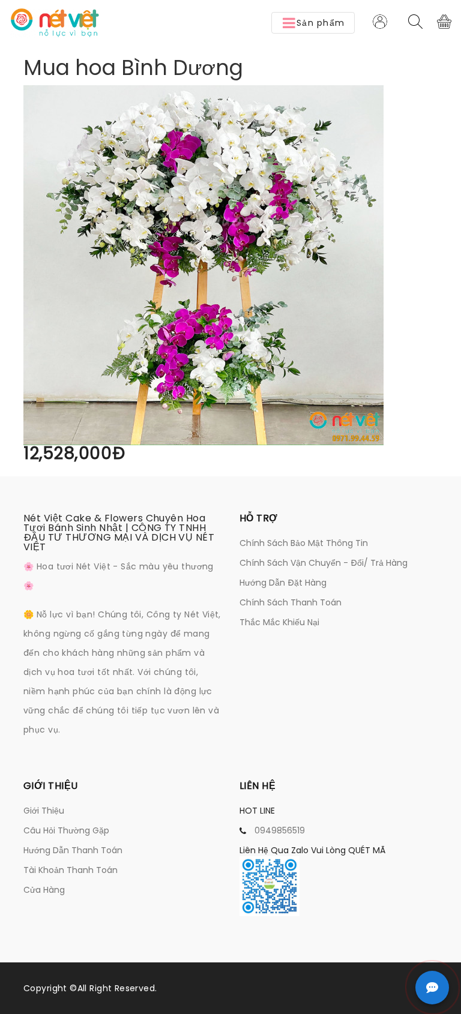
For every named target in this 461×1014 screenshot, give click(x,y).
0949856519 (280, 830)
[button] (313, 23)
